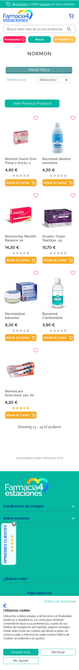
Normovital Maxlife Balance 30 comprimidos (20, 240)
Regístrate (19, 4)
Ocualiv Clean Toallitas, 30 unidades (53, 240)
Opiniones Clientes (5, 544)
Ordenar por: (17, 80)
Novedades (62, 39)
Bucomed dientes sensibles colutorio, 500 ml (56, 163)
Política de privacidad (60, 601)
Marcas (39, 39)
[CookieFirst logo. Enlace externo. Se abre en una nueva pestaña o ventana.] (5, 606)
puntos (45, 4)
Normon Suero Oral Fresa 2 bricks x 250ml (20, 163)
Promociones (12, 39)
